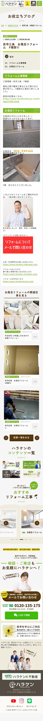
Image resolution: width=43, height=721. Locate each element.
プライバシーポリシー (14, 706)
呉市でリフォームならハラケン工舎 (24, 710)
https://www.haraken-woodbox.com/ (20, 274)
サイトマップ (31, 706)
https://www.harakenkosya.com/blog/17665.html (21, 100)
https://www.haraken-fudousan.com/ (20, 264)
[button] (6, 523)
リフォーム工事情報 (17, 63)
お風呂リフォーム (16, 66)
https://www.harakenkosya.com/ (18, 281)
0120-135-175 (27, 605)
